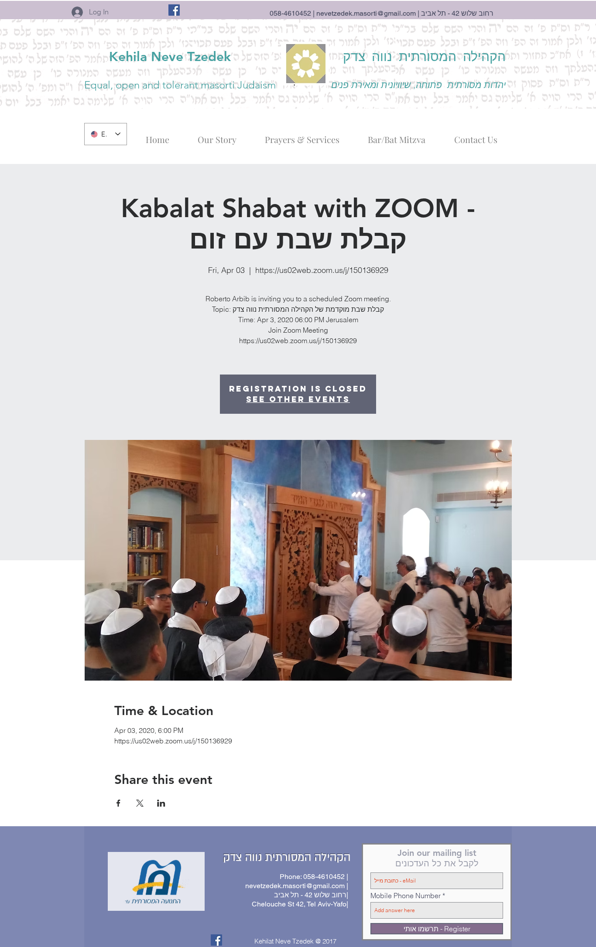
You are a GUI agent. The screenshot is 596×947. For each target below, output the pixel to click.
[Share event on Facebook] (118, 803)
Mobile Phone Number (405, 895)
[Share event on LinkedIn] (161, 803)
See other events (298, 399)
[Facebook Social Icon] (174, 10)
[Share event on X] (140, 803)
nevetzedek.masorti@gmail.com (366, 13)
